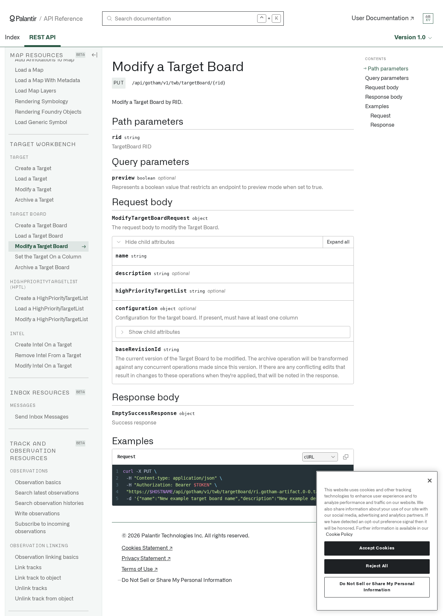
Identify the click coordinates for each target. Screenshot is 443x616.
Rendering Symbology (41, 101)
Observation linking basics (46, 557)
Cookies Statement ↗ (147, 548)
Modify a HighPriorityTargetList (51, 319)
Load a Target (31, 179)
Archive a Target (34, 200)
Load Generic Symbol (41, 122)
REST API (42, 38)
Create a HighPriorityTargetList (51, 298)
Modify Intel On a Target (43, 366)
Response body (383, 97)
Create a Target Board (41, 225)
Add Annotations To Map (44, 59)
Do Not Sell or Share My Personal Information (377, 587)
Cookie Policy (339, 534)
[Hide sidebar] (94, 54)
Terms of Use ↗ (140, 569)
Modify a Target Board (41, 246)
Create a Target (33, 168)
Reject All (377, 566)
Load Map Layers (35, 91)
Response (382, 125)
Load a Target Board (39, 236)
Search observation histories (49, 503)
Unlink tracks (31, 588)
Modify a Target (33, 189)
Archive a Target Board (42, 267)
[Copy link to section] (108, 67)
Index (12, 38)
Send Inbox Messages (41, 417)
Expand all (338, 242)
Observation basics (38, 482)
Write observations (37, 513)
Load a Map (29, 70)
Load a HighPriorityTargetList (49, 308)
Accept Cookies (377, 548)
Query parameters (387, 78)
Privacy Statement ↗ (146, 558)
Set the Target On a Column (48, 256)
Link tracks (28, 567)
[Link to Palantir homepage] (23, 18)
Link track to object (38, 578)
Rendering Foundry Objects (48, 112)
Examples (377, 106)
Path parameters (388, 68)
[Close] (430, 480)
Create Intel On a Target (43, 344)
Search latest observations (47, 493)
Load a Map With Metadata (47, 80)
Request (380, 116)
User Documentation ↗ (383, 18)
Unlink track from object (44, 598)
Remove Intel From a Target (48, 355)
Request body (381, 87)
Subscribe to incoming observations (42, 528)
